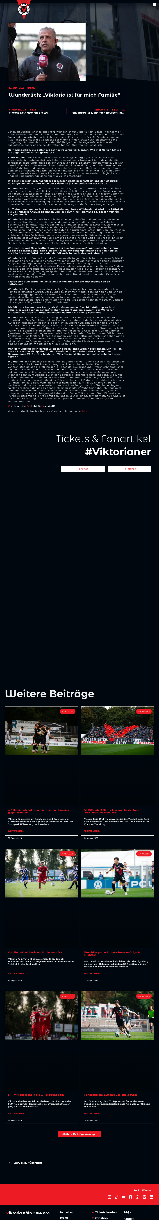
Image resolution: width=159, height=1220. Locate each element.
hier (84, 411)
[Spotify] (144, 1197)
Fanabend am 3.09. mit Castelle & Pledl (110, 1094)
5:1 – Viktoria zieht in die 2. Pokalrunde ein (36, 1094)
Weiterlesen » (16, 831)
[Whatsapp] (137, 1197)
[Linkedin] (151, 1197)
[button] (154, 4)
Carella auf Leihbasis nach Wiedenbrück (35, 952)
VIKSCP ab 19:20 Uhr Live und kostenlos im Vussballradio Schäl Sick (112, 811)
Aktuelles (66, 1212)
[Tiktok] (116, 1197)
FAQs (127, 1212)
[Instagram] (109, 1197)
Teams (64, 1217)
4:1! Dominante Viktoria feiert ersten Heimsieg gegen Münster (38, 811)
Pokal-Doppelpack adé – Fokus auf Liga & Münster (112, 953)
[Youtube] (123, 1197)
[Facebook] (130, 1197)
